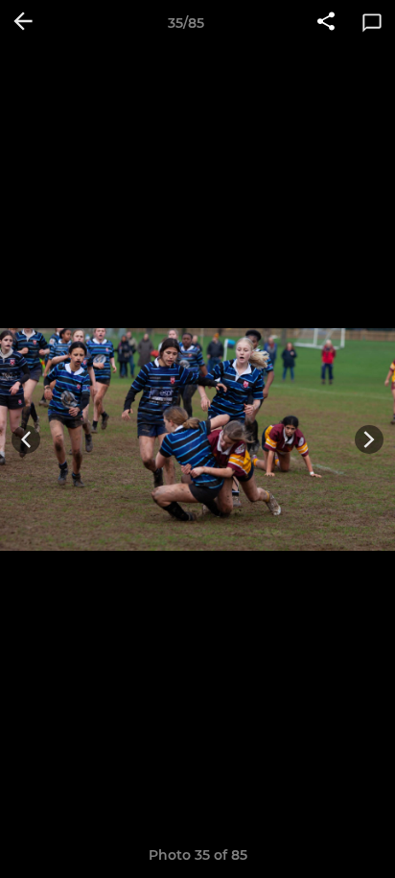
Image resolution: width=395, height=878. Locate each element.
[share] (325, 23)
